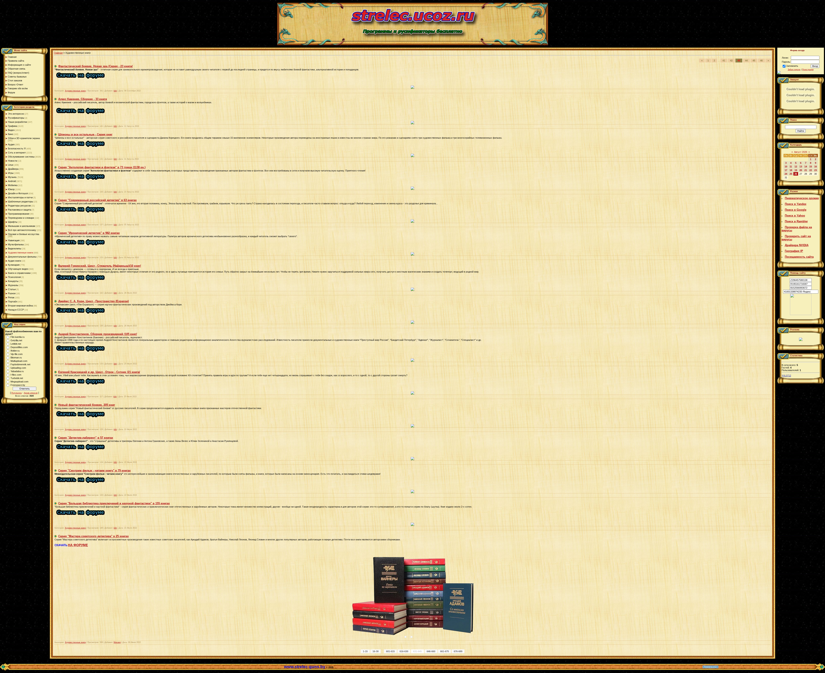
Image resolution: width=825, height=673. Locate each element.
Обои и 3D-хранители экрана (24, 138)
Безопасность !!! (17, 148)
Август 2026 (800, 152)
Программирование (18, 213)
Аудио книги (14, 260)
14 (805, 166)
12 (795, 166)
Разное (12, 293)
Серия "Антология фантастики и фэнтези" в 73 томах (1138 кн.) (101, 167)
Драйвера (13, 169)
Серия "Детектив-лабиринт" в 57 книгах (85, 437)
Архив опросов (31, 393)
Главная (58, 53)
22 (810, 170)
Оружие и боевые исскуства (23, 234)
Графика (12, 126)
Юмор (11, 189)
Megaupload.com (19, 381)
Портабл (12, 301)
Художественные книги (20, 252)
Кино (10, 134)
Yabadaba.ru (17, 371)
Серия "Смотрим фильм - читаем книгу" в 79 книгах (94, 470)
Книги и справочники (19, 273)
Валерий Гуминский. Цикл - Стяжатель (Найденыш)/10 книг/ (99, 265)
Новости (12, 160)
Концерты (13, 281)
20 (800, 170)
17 (786, 170)
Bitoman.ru (16, 357)
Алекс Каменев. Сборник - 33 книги (82, 99)
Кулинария (14, 265)
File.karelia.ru (17, 337)
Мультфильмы (16, 244)
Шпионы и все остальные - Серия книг (85, 134)
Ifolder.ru (15, 350)
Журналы (13, 285)
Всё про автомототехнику (22, 230)
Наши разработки (17, 122)
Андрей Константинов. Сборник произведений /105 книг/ (97, 334)
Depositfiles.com (19, 347)
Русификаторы (16, 118)
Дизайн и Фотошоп (18, 193)
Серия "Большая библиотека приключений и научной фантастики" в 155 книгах (114, 503)
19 (795, 170)
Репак (11, 297)
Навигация (14, 240)
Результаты (16, 393)
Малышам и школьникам (21, 226)
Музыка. (12, 177)
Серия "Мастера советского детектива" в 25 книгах (93, 536)
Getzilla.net (16, 340)
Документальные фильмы (22, 256)
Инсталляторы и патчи (20, 197)
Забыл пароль (794, 69)
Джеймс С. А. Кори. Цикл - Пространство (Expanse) (93, 301)
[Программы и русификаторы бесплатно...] (800, 314)
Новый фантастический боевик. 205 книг (86, 404)
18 (791, 170)
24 (786, 174)
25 (791, 174)
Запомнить (792, 66)
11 (791, 166)
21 (805, 170)
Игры (11, 173)
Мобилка (12, 185)
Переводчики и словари (21, 218)
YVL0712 (786, 375)
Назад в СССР (16, 309)
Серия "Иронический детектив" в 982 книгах (89, 233)
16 (815, 166)
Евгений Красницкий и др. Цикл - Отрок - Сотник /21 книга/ (99, 372)
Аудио (11, 144)
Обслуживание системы (21, 156)
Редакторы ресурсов (19, 205)
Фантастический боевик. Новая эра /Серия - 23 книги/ (95, 66)
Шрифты (12, 222)
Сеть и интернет (17, 152)
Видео (11, 130)
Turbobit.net (17, 378)
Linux (11, 165)
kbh (115, 91)
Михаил (117, 642)
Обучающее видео (18, 269)
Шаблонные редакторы (20, 201)
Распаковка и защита (19, 209)
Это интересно (16, 113)
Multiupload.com (19, 361)
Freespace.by (18, 385)
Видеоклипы (14, 248)
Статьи (12, 289)
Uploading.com (18, 368)
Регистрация (808, 69)
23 (815, 170)
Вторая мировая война (20, 305)
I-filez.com (16, 374)
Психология (14, 277)
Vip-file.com (17, 354)
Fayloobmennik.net (20, 364)
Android (12, 181)
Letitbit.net (16, 344)
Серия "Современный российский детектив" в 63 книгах (97, 200)
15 (810, 166)
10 (786, 166)
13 (800, 166)
